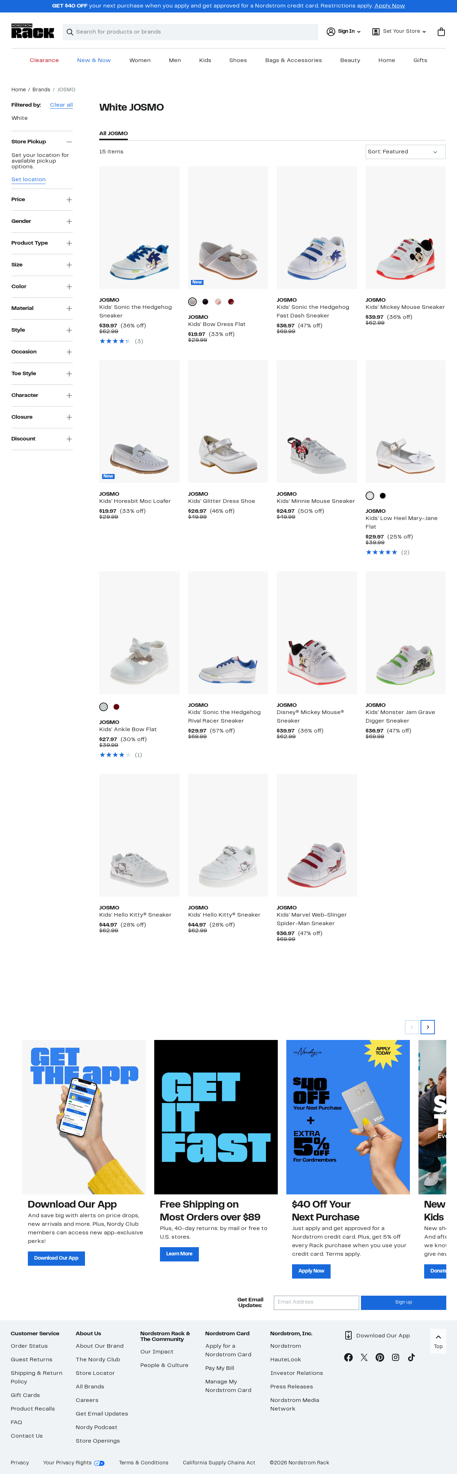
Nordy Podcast (96, 1427)
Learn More (179, 1254)
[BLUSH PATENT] (218, 302)
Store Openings (98, 1441)
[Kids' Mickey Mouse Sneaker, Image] (406, 227)
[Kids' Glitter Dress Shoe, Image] (228, 421)
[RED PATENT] (231, 302)
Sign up (403, 1302)
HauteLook (285, 1359)
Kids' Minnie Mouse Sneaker (316, 501)
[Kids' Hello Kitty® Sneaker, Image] (139, 835)
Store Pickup (28, 141)
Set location (28, 179)
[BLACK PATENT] (205, 302)
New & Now (94, 60)
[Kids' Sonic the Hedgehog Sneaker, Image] (139, 227)
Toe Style (23, 373)
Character (24, 395)
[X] (364, 1359)
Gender (21, 221)
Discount (23, 438)
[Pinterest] (380, 1359)
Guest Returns (31, 1359)
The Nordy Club (98, 1359)
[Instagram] (395, 1359)
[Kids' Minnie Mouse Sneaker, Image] (317, 421)
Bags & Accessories (293, 60)
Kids (205, 60)
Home (386, 60)
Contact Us (27, 1436)
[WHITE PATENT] (192, 302)
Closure (21, 416)
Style (18, 329)
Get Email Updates (102, 1414)
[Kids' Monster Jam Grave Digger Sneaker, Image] (406, 632)
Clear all (61, 105)
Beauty (350, 60)
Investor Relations (296, 1373)
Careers (87, 1400)
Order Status (29, 1346)
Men (175, 60)
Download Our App (56, 1258)
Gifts (420, 60)
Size (16, 264)
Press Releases (291, 1386)
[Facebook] (348, 1359)
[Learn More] (216, 1117)
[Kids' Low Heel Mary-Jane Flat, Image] (406, 421)
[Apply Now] (348, 1117)
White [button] (19, 118)
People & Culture (164, 1365)
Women (140, 60)
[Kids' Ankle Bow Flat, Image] (139, 632)
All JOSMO (113, 133)
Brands (41, 90)
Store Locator (95, 1373)
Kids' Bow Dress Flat (217, 324)
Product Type (29, 242)
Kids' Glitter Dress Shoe (221, 501)
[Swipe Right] (428, 1027)
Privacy (20, 1463)
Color (18, 286)
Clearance (44, 60)
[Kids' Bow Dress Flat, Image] (228, 227)
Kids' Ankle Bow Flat (128, 729)
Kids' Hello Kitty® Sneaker (135, 915)
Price (18, 199)
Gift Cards (25, 1395)
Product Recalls (33, 1409)
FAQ (16, 1422)
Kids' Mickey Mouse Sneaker (405, 307)
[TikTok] (411, 1359)
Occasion (23, 351)
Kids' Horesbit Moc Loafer (135, 501)
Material (22, 308)
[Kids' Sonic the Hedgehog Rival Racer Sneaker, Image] (228, 632)
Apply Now (390, 6)
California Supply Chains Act (219, 1463)
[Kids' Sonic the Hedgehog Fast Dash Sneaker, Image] (317, 227)
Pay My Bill (219, 1368)
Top (438, 1347)
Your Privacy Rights (67, 1463)
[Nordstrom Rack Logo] (32, 31)
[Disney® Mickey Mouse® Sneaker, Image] (317, 632)
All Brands (90, 1386)
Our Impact (157, 1352)
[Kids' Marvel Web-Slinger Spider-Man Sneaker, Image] (317, 835)
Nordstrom (285, 1346)
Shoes (238, 60)
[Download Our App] (84, 1117)
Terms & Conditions (144, 1463)
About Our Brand (100, 1346)
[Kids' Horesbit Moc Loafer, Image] (139, 421)
